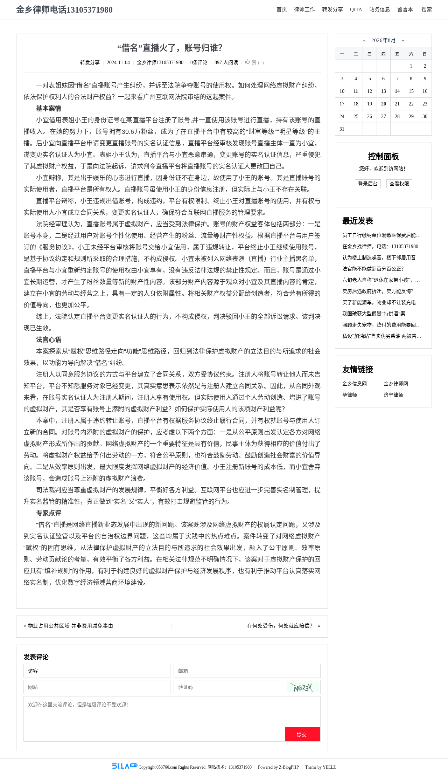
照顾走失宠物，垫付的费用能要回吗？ (384, 325)
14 (397, 91)
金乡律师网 (396, 383)
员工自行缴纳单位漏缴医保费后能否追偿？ (388, 235)
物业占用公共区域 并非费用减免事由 (70, 626)
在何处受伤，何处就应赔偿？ (281, 626)
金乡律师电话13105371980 (64, 9)
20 (383, 104)
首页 (281, 9)
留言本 (405, 9)
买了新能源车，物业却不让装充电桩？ (384, 302)
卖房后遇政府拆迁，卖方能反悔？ (379, 291)
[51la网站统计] (125, 767)
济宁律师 (393, 395)
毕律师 (349, 395)
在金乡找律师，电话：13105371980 (380, 246)
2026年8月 (383, 40)
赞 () (258, 62)
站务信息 (379, 9)
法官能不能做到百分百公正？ (374, 269)
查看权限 (399, 183)
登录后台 (368, 183)
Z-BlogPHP (289, 767)
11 (356, 91)
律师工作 (304, 9)
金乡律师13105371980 (160, 62)
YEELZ (329, 767)
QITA (356, 9)
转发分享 (332, 9)
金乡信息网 (354, 383)
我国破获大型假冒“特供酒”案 (373, 313)
